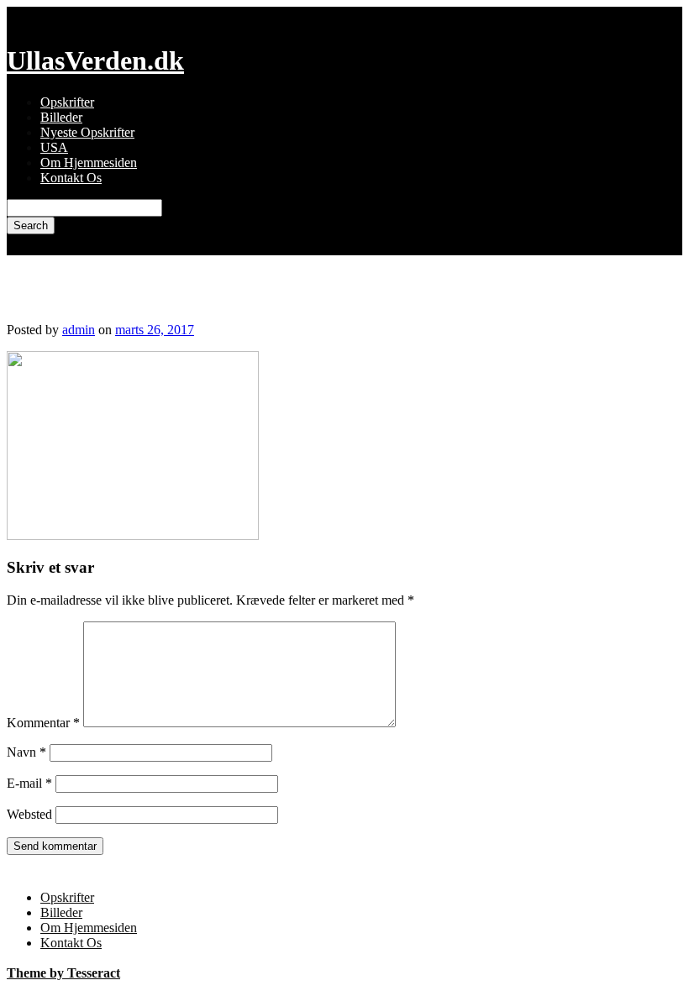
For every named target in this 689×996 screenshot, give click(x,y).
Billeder (61, 117)
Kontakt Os (71, 177)
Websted (29, 814)
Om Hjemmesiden (88, 162)
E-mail (29, 783)
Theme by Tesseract (63, 973)
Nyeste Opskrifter (87, 132)
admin (78, 329)
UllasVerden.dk (95, 60)
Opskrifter (67, 102)
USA (54, 147)
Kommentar (43, 723)
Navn (26, 752)
